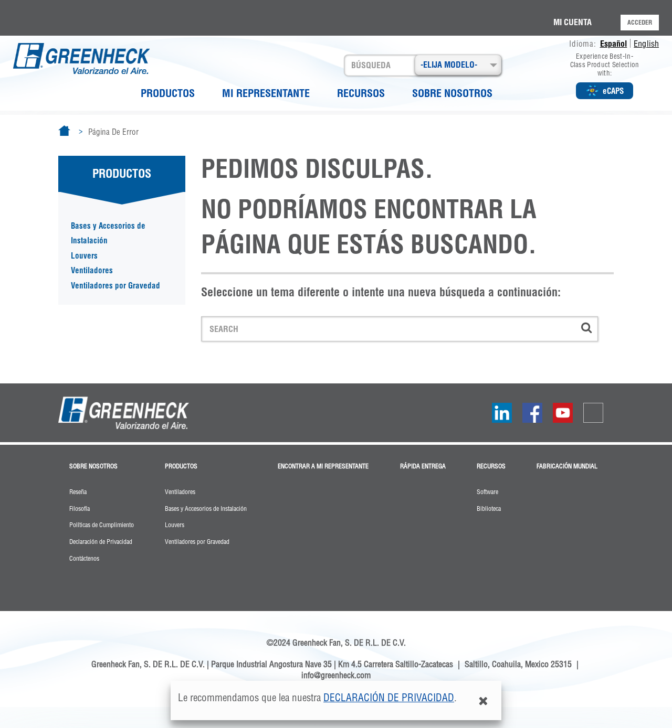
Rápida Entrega (423, 466)
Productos (168, 93)
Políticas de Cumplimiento (101, 525)
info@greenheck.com (336, 675)
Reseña (78, 492)
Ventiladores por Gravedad (115, 286)
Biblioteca (489, 508)
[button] (458, 65)
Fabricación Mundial (567, 466)
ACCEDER (639, 22)
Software (487, 492)
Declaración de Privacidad (388, 697)
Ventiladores (92, 270)
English (646, 43)
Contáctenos (84, 558)
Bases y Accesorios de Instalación (108, 233)
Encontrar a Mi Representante (323, 466)
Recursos (361, 93)
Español (613, 43)
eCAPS (613, 91)
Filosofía (79, 508)
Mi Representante (266, 93)
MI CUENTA (572, 22)
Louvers (84, 256)
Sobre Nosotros (452, 93)
